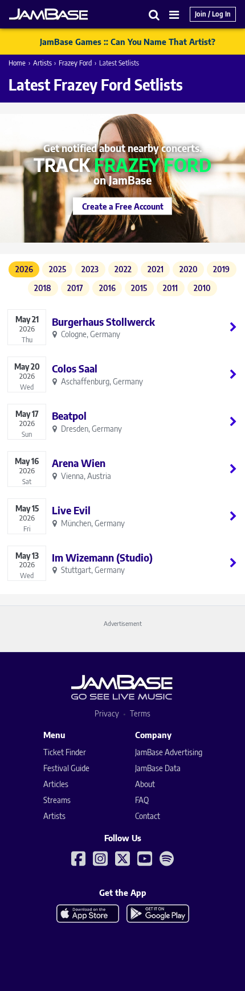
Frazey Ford (75, 63)
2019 (221, 269)
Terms (140, 713)
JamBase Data (158, 768)
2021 (156, 269)
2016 (107, 288)
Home (17, 63)
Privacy (107, 713)
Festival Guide (66, 768)
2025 (57, 269)
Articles (55, 784)
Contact (147, 816)
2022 (123, 269)
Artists (42, 63)
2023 (90, 269)
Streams (57, 800)
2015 (139, 288)
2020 (188, 269)
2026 (24, 269)
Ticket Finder (64, 752)
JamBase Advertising (168, 752)
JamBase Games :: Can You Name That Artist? (127, 41)
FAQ (142, 800)
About (145, 784)
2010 (202, 288)
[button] (154, 14)
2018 (42, 288)
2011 (170, 288)
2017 (75, 288)
